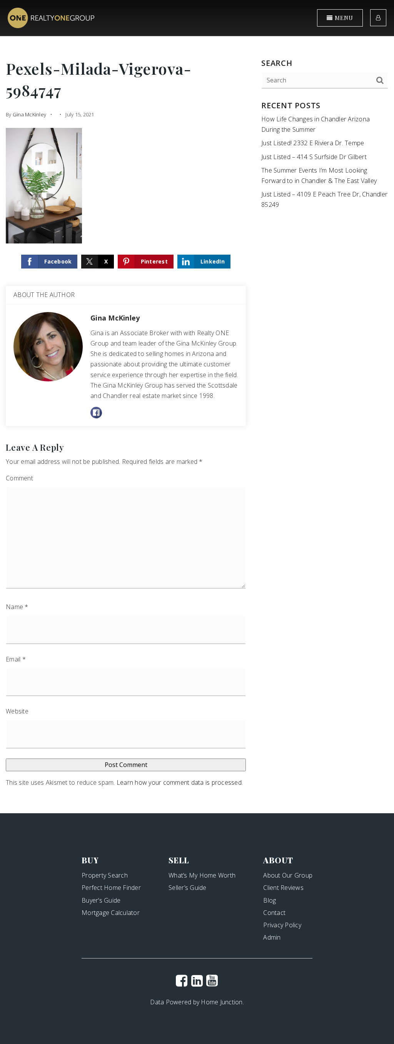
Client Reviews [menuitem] (283, 887)
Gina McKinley (29, 114)
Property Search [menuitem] (105, 875)
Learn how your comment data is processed (179, 782)
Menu (343, 18)
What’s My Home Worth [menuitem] (202, 875)
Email (16, 659)
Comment (19, 478)
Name (17, 607)
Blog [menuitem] (269, 900)
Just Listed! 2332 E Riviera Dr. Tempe (312, 143)
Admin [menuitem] (271, 937)
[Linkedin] (197, 980)
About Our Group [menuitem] (287, 875)
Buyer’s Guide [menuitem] (101, 900)
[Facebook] (181, 980)
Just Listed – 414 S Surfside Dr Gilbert (314, 157)
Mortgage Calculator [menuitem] (111, 912)
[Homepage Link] (51, 17)
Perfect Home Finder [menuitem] (111, 887)
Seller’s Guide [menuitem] (188, 887)
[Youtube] (212, 980)
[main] (197, 406)
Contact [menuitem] (274, 912)
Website (17, 711)
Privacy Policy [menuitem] (282, 925)
